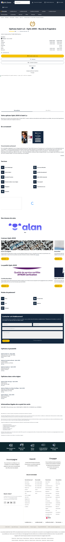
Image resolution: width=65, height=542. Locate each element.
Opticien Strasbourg (50, 538)
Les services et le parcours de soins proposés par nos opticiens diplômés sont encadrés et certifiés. (32, 464)
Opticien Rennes (21, 540)
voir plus (37, 254)
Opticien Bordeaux (26, 538)
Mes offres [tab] (48, 110)
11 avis (18, 31)
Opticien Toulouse (20, 538)
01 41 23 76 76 (12, 496)
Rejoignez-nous (27, 499)
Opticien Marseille (37, 538)
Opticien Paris (14, 538)
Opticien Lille (27, 540)
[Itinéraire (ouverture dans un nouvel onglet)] (16, 75)
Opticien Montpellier (15, 540)
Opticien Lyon (32, 538)
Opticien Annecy (38, 540)
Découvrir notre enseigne (31, 474)
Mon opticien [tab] (17, 110)
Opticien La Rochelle (50, 540)
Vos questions (58, 479)
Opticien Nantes (43, 538)
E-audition (26, 506)
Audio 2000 (27, 504)
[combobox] (22, 2)
